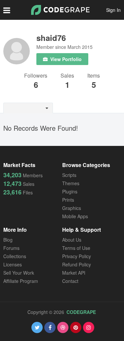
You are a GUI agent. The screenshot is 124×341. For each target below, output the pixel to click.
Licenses (12, 264)
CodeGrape (81, 312)
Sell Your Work (18, 272)
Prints (68, 199)
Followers (35, 76)
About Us (71, 239)
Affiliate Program (20, 281)
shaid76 (51, 37)
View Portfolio (65, 59)
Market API (73, 272)
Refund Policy (76, 264)
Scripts (69, 175)
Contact (70, 281)
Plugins (69, 191)
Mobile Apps (75, 216)
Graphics (71, 208)
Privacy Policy (76, 256)
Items (93, 76)
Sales (67, 76)
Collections (14, 256)
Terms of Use (76, 248)
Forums (11, 248)
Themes (70, 183)
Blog (8, 239)
